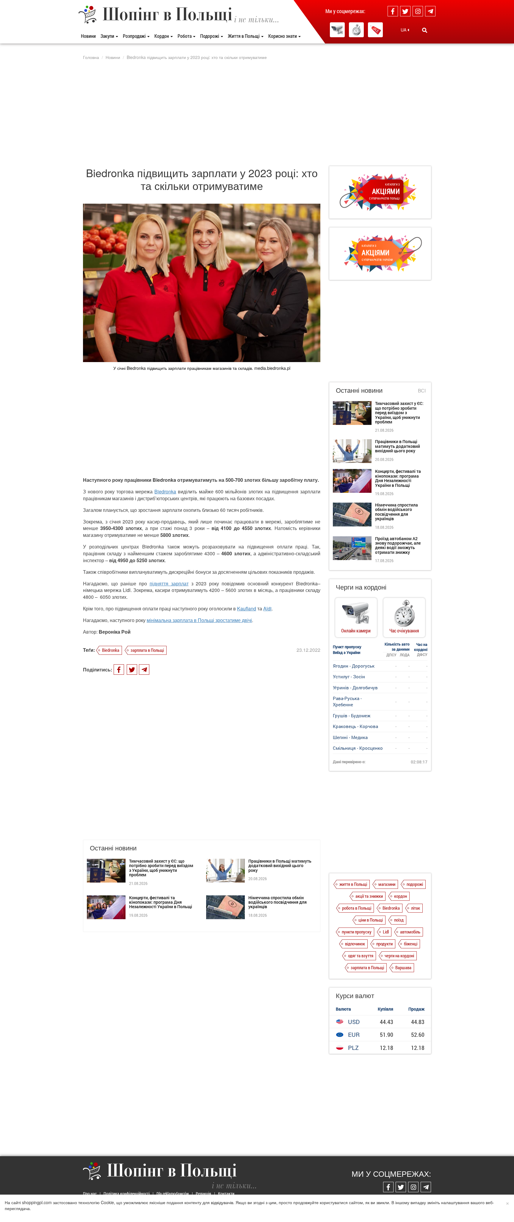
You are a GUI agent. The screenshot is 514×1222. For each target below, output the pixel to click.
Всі (422, 390)
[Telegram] (430, 11)
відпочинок (355, 944)
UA (404, 30)
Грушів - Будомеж (351, 715)
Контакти (226, 1193)
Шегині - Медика (350, 737)
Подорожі (210, 36)
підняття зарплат (169, 583)
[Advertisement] (257, 113)
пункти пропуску (357, 932)
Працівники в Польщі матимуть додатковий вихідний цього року (279, 865)
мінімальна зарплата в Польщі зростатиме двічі (199, 620)
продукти (384, 944)
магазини (386, 884)
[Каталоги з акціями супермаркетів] (375, 29)
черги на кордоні (399, 955)
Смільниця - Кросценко (358, 748)
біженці (410, 944)
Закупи (108, 36)
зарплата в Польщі (147, 650)
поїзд (399, 920)
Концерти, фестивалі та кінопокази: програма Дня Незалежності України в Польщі (160, 902)
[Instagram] (418, 11)
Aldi (267, 608)
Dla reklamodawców (172, 1193)
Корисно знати (283, 36)
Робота (185, 36)
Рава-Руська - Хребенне (347, 701)
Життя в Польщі (244, 36)
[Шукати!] (424, 30)
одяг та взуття (360, 955)
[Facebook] (393, 11)
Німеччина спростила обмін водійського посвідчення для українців (277, 902)
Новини (88, 36)
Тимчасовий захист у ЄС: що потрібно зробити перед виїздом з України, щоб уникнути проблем (161, 867)
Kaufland (246, 608)
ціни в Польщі (370, 920)
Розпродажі (135, 36)
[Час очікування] (356, 29)
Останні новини (359, 390)
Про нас (90, 1193)
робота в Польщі (356, 908)
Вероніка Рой (115, 631)
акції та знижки (369, 896)
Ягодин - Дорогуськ (353, 666)
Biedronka (165, 491)
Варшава (403, 967)
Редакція (203, 1193)
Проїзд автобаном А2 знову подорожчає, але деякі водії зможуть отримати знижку (398, 545)
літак (415, 908)
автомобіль (410, 932)
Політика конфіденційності (127, 1193)
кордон (400, 896)
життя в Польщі (353, 884)
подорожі (415, 884)
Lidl (386, 932)
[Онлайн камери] (337, 29)
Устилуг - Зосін (349, 676)
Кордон (162, 36)
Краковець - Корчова (355, 726)
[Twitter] (405, 11)
